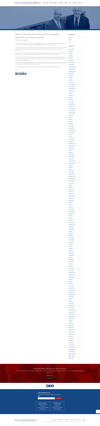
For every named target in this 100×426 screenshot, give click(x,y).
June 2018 (71, 204)
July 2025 (70, 75)
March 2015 (71, 252)
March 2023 (71, 125)
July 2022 (70, 134)
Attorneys (60, 2)
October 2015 (71, 239)
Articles (70, 37)
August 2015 (71, 242)
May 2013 (71, 263)
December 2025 (72, 66)
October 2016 (71, 226)
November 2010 (72, 312)
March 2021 (71, 154)
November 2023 (72, 110)
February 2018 (71, 211)
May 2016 (71, 233)
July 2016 (70, 231)
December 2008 (72, 347)
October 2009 (71, 331)
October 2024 (71, 86)
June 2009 (71, 336)
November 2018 (72, 196)
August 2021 (71, 147)
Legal (71, 421)
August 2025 (71, 73)
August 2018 (71, 200)
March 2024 (71, 101)
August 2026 (71, 49)
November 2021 (72, 143)
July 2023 (70, 117)
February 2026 (71, 62)
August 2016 (71, 228)
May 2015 (71, 248)
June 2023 (71, 119)
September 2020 (72, 163)
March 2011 (71, 303)
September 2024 (72, 88)
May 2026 (71, 55)
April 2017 (71, 220)
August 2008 (71, 355)
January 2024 (71, 106)
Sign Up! (59, 398)
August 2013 (71, 261)
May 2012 (71, 281)
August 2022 (71, 132)
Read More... (50, 375)
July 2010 (70, 320)
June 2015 (71, 246)
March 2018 (71, 209)
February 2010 (71, 327)
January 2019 (71, 193)
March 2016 (71, 237)
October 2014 (71, 255)
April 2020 (71, 169)
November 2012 (72, 272)
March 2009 (71, 342)
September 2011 (72, 294)
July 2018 (70, 202)
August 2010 (71, 318)
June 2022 (71, 136)
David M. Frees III (38, 44)
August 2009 (71, 334)
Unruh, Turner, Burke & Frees (27, 3)
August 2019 (71, 182)
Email (39, 396)
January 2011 (71, 307)
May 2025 (71, 79)
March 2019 (71, 189)
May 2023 (71, 121)
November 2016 (72, 224)
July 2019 (70, 185)
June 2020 (71, 167)
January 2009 (71, 344)
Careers (74, 2)
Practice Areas (53, 2)
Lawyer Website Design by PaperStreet (79, 421)
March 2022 (71, 139)
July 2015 (70, 244)
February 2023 (71, 128)
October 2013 (71, 259)
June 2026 (71, 53)
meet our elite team (50, 378)
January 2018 (71, 213)
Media (70, 39)
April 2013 (71, 266)
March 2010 (71, 325)
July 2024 (70, 93)
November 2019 (72, 178)
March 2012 (71, 285)
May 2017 (71, 217)
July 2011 (70, 298)
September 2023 (72, 112)
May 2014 (71, 257)
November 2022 (72, 130)
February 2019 (71, 191)
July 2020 (70, 165)
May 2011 (71, 301)
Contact (80, 2)
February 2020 (71, 174)
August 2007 (71, 358)
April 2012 (71, 283)
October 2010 (71, 314)
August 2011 (71, 296)
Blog (70, 2)
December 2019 (72, 176)
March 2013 (71, 268)
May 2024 (71, 97)
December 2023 (72, 108)
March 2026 (71, 60)
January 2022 (71, 141)
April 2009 (71, 340)
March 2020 (71, 171)
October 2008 (71, 351)
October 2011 (71, 292)
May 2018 (71, 206)
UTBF (26, 40)
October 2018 (71, 198)
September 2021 (72, 145)
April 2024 (71, 99)
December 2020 (72, 161)
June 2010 (71, 323)
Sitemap (68, 421)
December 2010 (72, 309)
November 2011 (72, 290)
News (66, 2)
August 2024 (71, 90)
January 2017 (71, 222)
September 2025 (72, 71)
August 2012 (71, 277)
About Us (46, 2)
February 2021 (71, 156)
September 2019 (72, 180)
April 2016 (71, 235)
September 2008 (72, 353)
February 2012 (71, 288)
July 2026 (70, 51)
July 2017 (70, 215)
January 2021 (71, 158)
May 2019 (71, 187)
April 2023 (71, 123)
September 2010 (72, 316)
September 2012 (72, 274)
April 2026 (71, 58)
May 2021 (71, 152)
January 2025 (71, 82)
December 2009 (72, 329)
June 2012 (71, 279)
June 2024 (71, 95)
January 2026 (71, 64)
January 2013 (71, 270)
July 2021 (70, 150)
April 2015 (71, 250)
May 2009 (71, 338)
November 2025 (72, 69)
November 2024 (72, 84)
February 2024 (71, 104)
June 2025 (71, 77)
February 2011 (71, 305)
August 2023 (71, 115)
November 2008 (72, 349)
